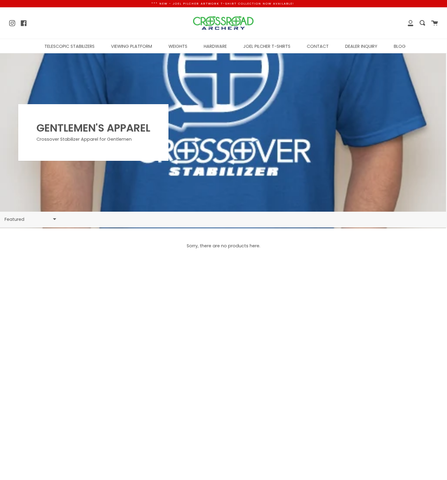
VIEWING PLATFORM (131, 46)
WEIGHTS (177, 46)
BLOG (400, 46)
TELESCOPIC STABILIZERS (69, 46)
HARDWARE (215, 46)
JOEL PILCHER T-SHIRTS (266, 46)
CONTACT (318, 46)
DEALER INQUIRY (361, 46)
